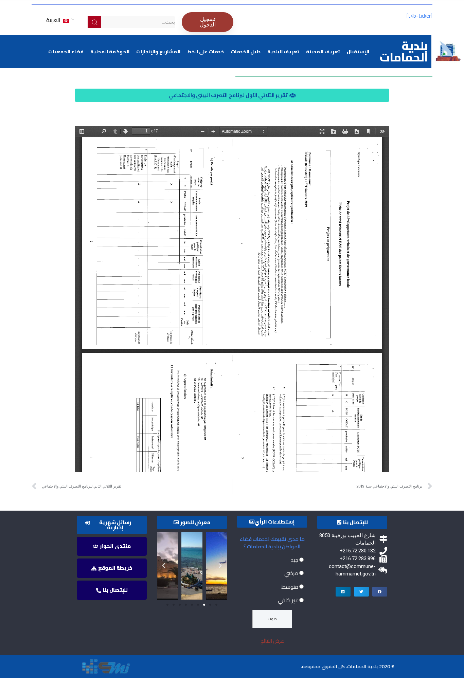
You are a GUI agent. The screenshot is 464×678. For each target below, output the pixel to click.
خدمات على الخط (205, 51)
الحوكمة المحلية (109, 51)
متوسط (289, 587)
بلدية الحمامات (404, 51)
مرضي (291, 573)
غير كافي (288, 600)
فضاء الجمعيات (66, 51)
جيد (294, 560)
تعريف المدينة (323, 51)
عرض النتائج (272, 641)
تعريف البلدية (283, 51)
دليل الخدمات (246, 51)
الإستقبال (358, 51)
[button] (232, 95)
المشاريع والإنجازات (158, 51)
